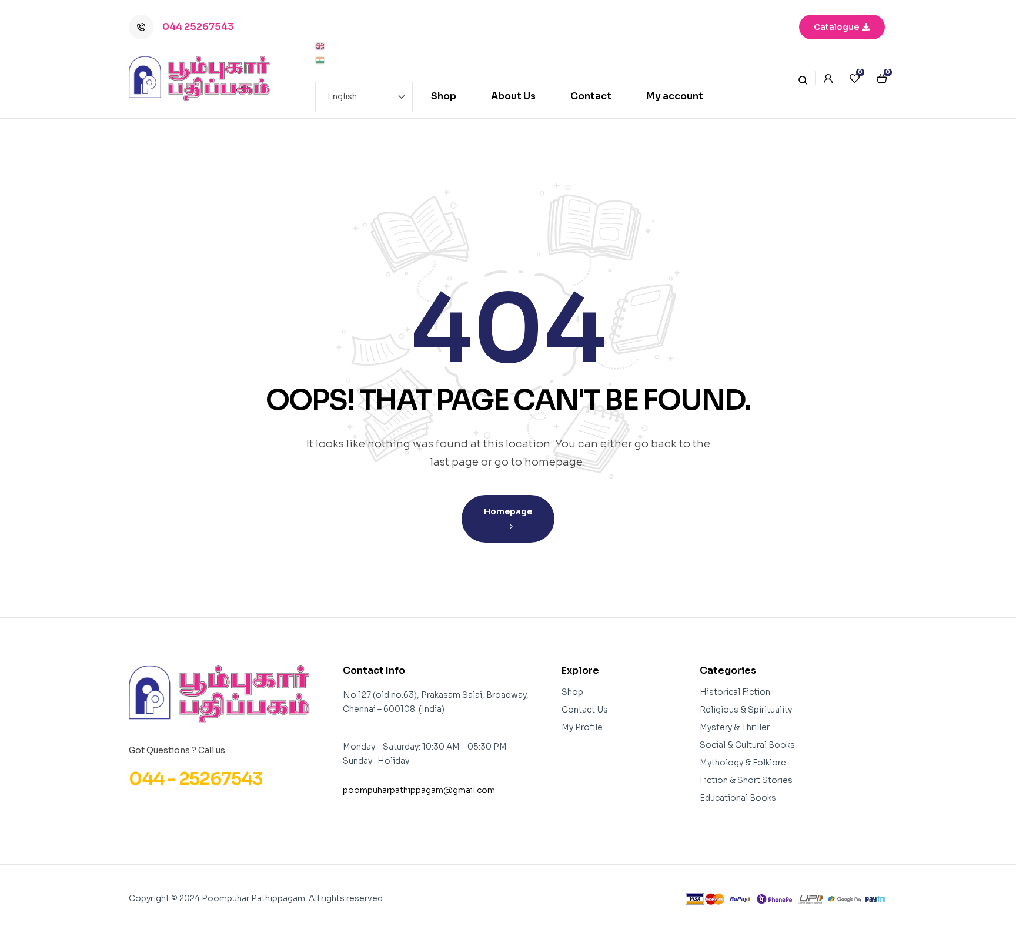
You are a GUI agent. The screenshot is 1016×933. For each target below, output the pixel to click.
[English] (364, 46)
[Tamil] (364, 60)
